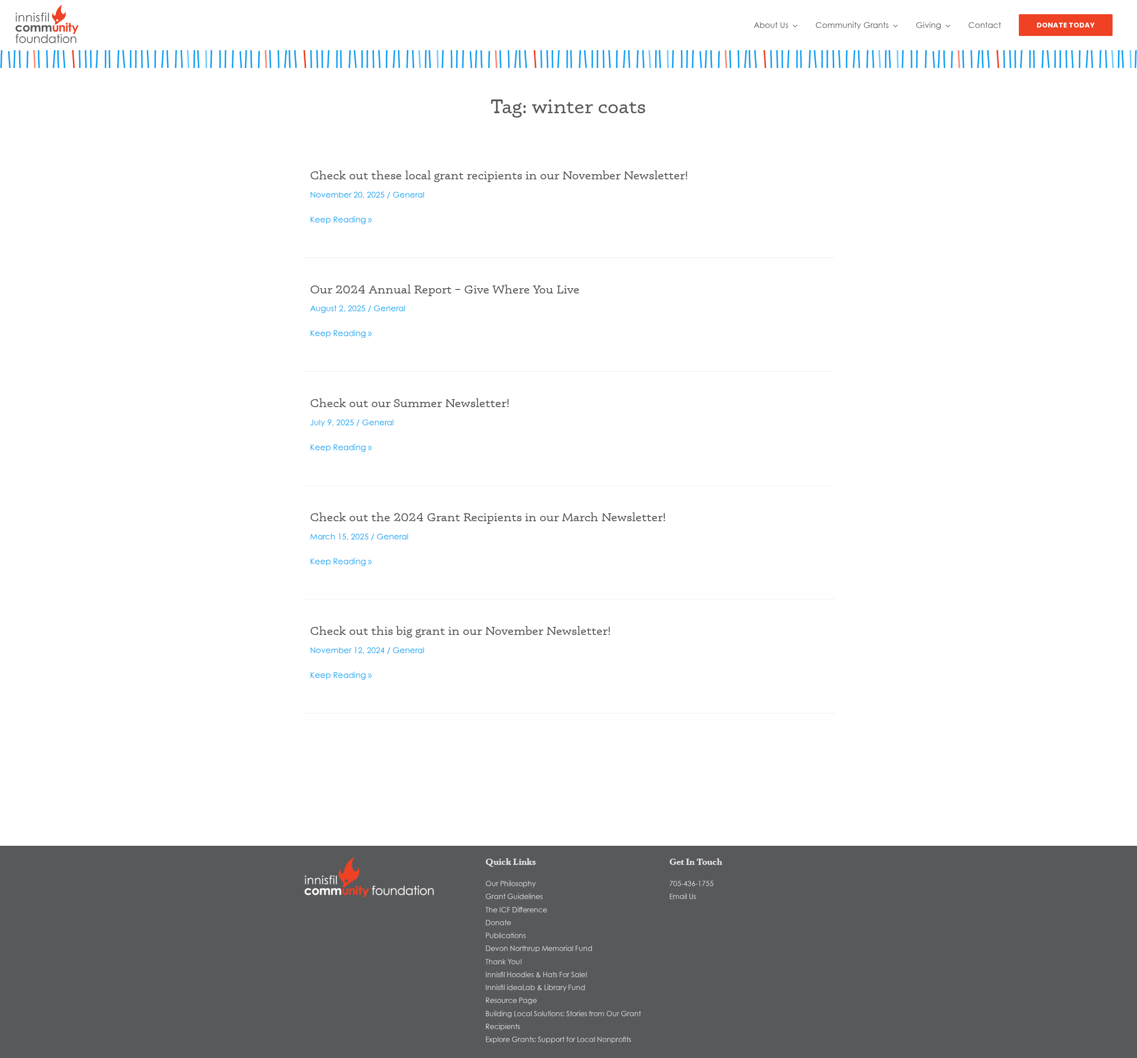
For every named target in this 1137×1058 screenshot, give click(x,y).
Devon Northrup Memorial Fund (538, 948)
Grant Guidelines (514, 896)
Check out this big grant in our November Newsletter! (460, 630)
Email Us (682, 896)
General (409, 194)
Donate (498, 922)
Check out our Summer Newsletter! (409, 403)
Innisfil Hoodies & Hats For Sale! (536, 974)
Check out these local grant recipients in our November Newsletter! (499, 175)
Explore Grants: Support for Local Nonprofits (558, 1039)
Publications (505, 935)
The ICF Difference (516, 909)
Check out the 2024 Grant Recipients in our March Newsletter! (488, 517)
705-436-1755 (691, 883)
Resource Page (511, 1000)
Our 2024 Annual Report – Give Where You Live (445, 289)
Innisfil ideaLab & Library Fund (535, 987)
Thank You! (503, 961)
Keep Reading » (341, 220)
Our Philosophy (510, 883)
